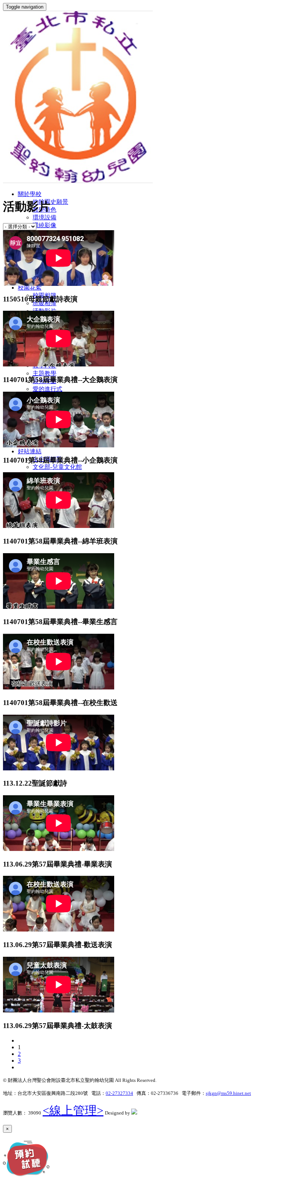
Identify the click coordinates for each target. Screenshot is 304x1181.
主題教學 (44, 373)
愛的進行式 (47, 389)
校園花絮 (30, 287)
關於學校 (30, 194)
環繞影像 (44, 225)
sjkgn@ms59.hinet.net (228, 1093)
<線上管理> (73, 1110)
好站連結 (30, 451)
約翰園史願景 (50, 202)
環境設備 (44, 217)
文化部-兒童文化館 (57, 467)
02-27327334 (119, 1093)
